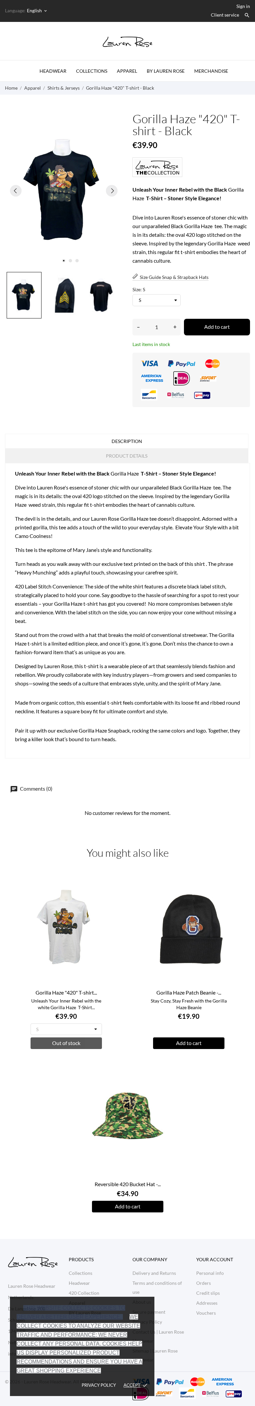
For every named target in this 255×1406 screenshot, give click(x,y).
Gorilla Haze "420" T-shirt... (66, 992)
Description (127, 441)
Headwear (53, 71)
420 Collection (84, 1293)
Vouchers (206, 1313)
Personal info (210, 1273)
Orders (203, 1283)
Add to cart (217, 326)
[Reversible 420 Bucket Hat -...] (161, 1071)
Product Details (126, 456)
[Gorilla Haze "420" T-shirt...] (99, 879)
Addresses (206, 1303)
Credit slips (208, 1293)
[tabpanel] (64, 191)
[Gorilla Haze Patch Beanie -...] (222, 879)
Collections (91, 71)
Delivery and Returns (154, 1273)
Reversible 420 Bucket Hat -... (128, 1184)
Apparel (127, 71)
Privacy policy (99, 1385)
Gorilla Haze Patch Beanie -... (188, 992)
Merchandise (211, 71)
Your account (214, 1259)
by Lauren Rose (166, 71)
